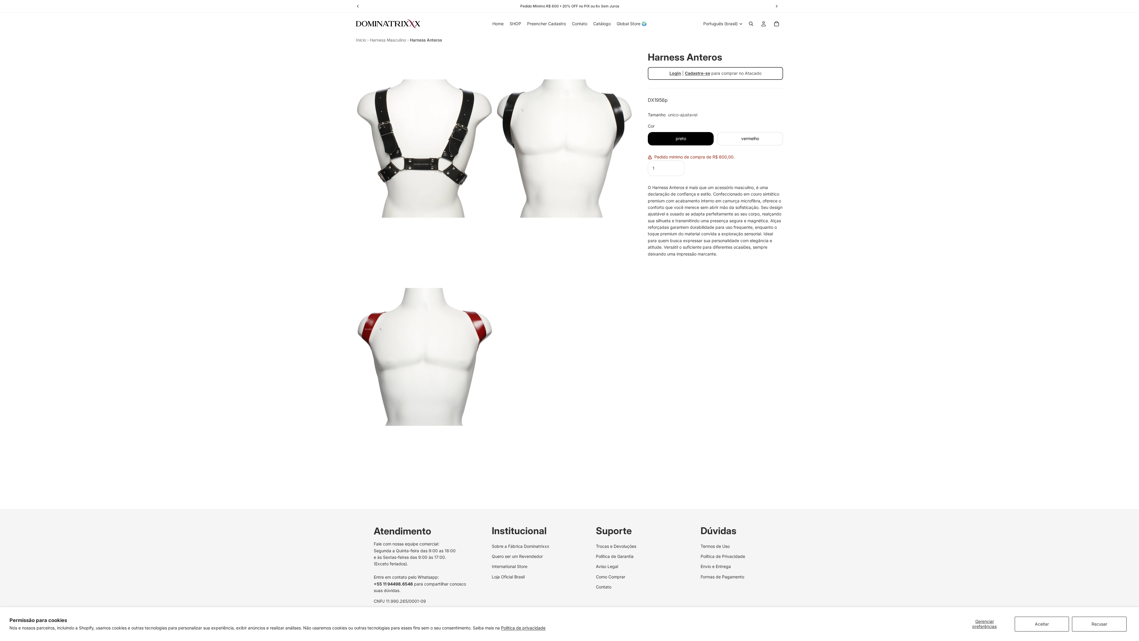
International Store (509, 566)
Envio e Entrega (716, 566)
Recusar (1099, 623)
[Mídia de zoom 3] (425, 357)
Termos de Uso (715, 546)
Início (361, 40)
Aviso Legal (607, 566)
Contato (603, 586)
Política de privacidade (523, 627)
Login (675, 73)
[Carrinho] (776, 23)
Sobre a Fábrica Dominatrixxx (520, 546)
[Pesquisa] (751, 23)
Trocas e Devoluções (616, 546)
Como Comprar (610, 576)
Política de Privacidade (723, 556)
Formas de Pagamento (722, 576)
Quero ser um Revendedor (517, 556)
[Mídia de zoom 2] (564, 148)
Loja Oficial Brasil (508, 576)
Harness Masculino (388, 40)
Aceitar (1042, 623)
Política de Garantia (615, 556)
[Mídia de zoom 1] (425, 148)
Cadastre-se (697, 73)
